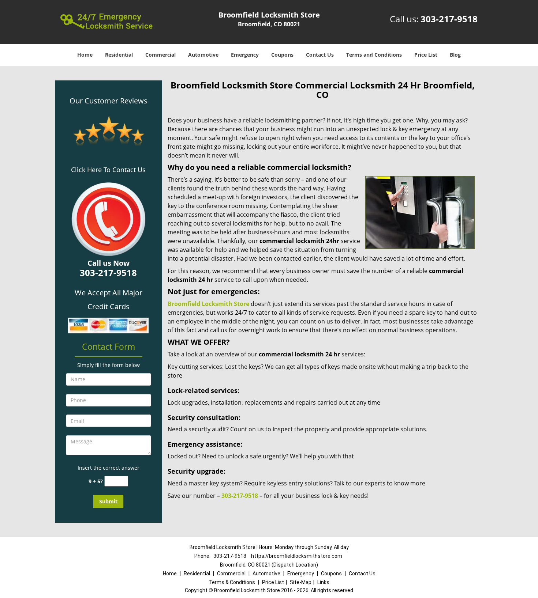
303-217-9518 (449, 19)
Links (323, 582)
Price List (425, 54)
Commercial (160, 54)
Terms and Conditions (374, 54)
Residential (119, 54)
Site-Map (300, 582)
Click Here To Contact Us (108, 169)
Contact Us (320, 54)
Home (85, 54)
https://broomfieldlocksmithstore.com (296, 556)
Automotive (203, 54)
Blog (455, 54)
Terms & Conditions (232, 582)
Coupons (282, 54)
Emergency (245, 54)
